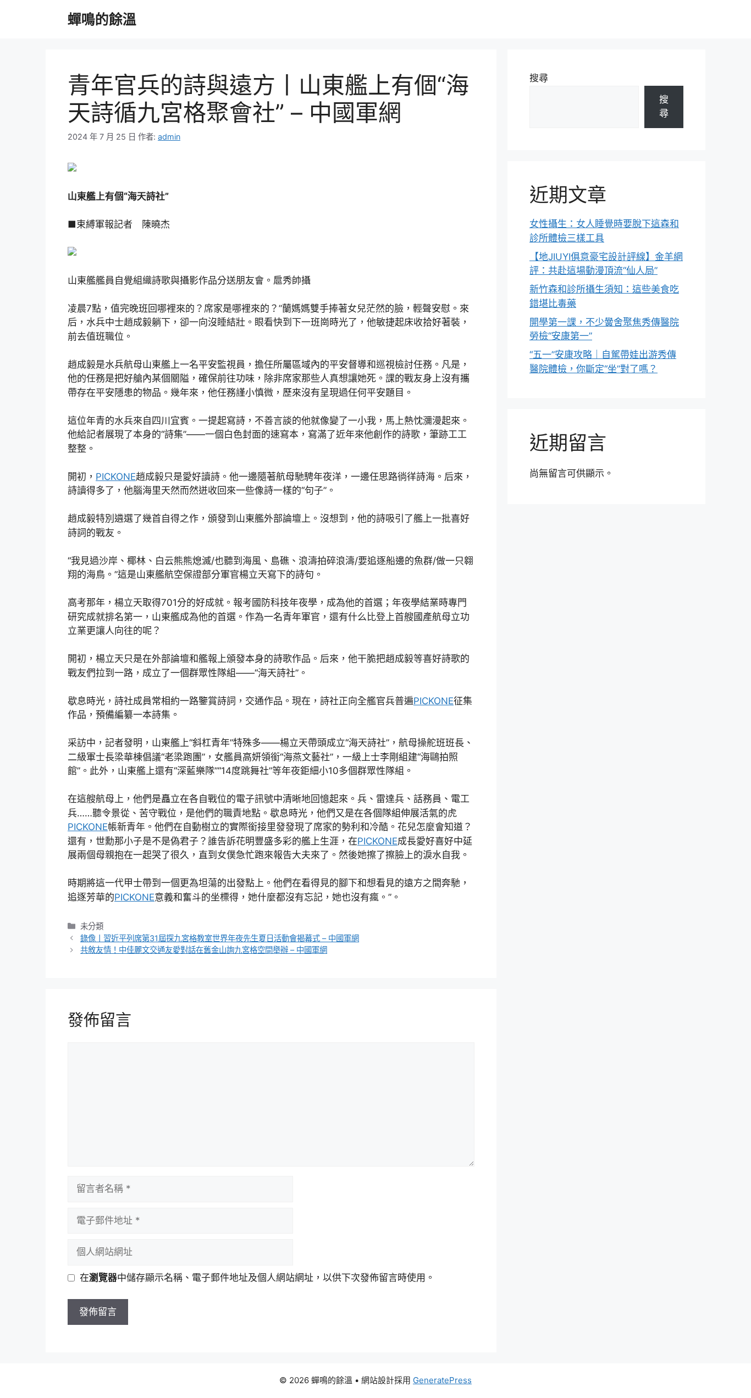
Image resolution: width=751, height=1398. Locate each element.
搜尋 (538, 78)
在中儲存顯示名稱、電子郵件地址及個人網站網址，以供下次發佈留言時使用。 (257, 1277)
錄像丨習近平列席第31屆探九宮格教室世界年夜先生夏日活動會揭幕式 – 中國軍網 (219, 938)
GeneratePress (442, 1380)
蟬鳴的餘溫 (102, 19)
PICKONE (116, 476)
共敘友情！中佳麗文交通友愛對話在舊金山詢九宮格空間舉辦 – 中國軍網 (203, 949)
